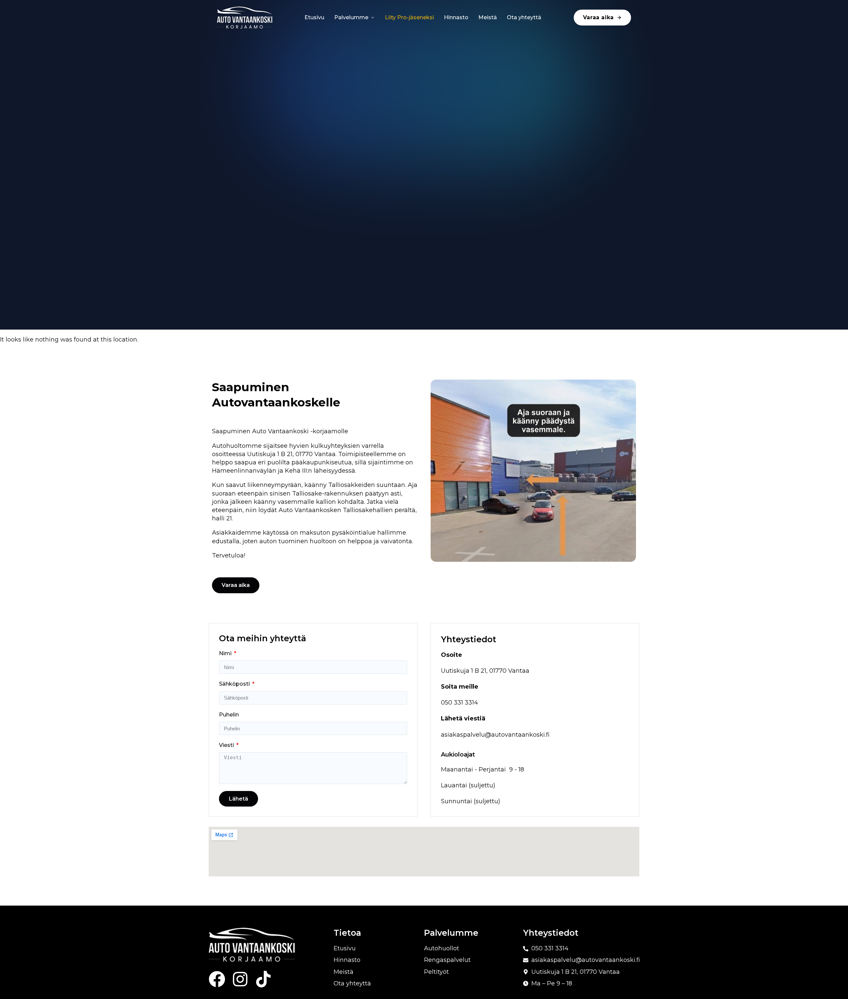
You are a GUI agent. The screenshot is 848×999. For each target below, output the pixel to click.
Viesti (227, 745)
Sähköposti (235, 684)
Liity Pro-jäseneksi (409, 17)
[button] (235, 585)
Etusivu (314, 17)
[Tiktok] (263, 979)
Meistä (487, 17)
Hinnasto (456, 17)
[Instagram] (240, 979)
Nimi (226, 653)
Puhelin (229, 714)
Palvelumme (351, 17)
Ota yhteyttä (524, 17)
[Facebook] (217, 979)
